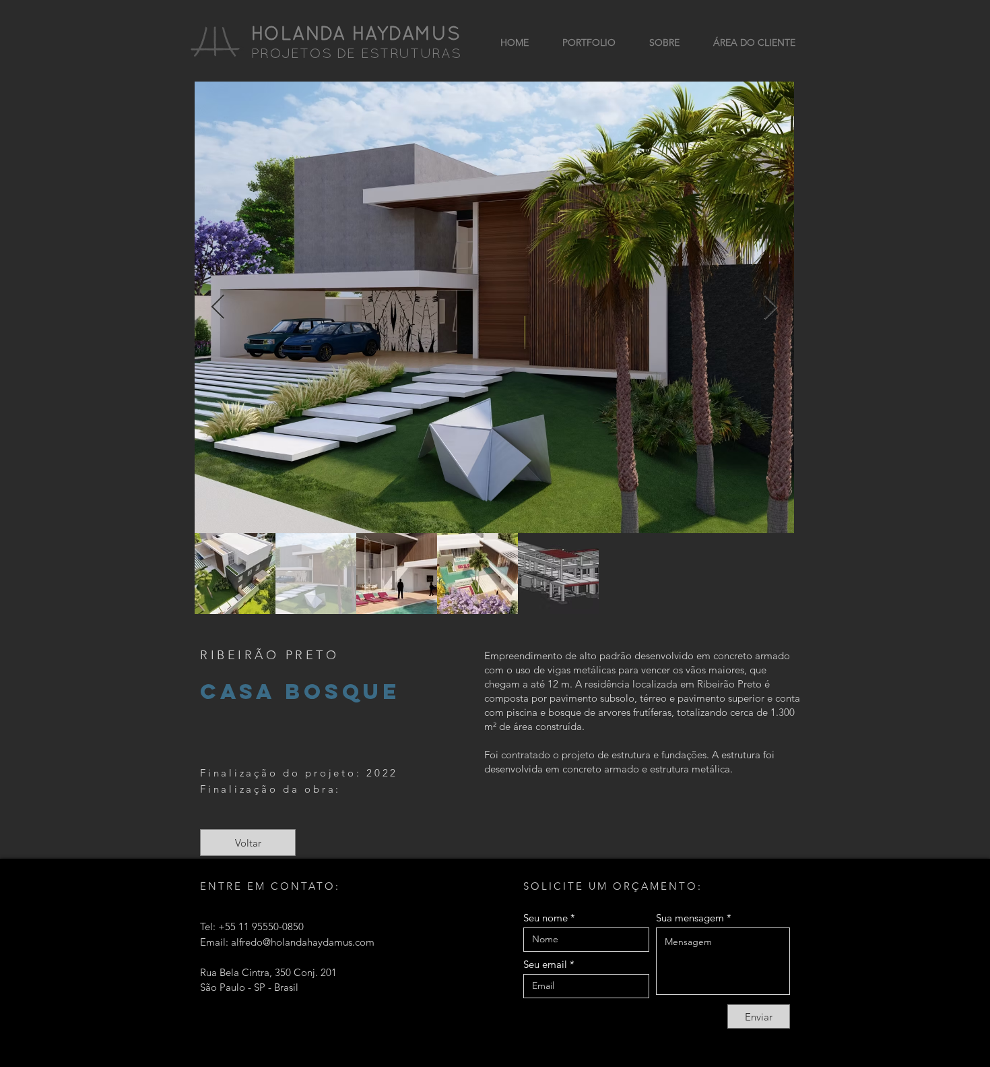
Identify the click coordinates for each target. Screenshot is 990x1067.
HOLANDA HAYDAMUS (356, 35)
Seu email (545, 964)
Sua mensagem (690, 918)
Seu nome (545, 918)
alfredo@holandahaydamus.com (302, 942)
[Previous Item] (218, 308)
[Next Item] (771, 308)
